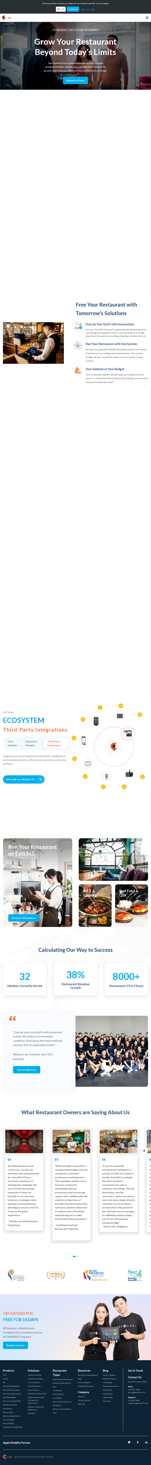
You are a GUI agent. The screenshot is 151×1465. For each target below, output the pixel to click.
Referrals (81, 1404)
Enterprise (57, 1405)
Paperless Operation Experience (36, 1408)
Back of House (33, 1390)
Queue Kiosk (8, 1412)
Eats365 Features (110, 1379)
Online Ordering (34, 1375)
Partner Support (84, 1382)
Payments (107, 1401)
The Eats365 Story (27, 1069)
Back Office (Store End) (37, 1394)
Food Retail (57, 1398)
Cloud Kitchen (58, 1394)
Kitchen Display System (12, 1394)
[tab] (74, 1256)
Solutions (33, 1370)
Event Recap (107, 1394)
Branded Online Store (11, 1390)
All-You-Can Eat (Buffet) (62, 1409)
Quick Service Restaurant (63, 1379)
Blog (79, 1379)
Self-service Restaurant (62, 1402)
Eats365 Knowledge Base (88, 1375)
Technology (107, 1382)
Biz (4, 1382)
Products (8, 1370)
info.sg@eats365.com (136, 1392)
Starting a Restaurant (111, 1386)
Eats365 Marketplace (11, 1386)
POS (4, 1375)
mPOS (5, 1379)
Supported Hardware (86, 1386)
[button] (7, 1151)
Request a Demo (75, 80)
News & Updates (109, 1375)
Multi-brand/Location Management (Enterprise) (36, 1400)
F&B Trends (107, 1390)
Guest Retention (34, 1386)
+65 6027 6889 (134, 1400)
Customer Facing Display (12, 1427)
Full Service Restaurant (62, 1383)
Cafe (54, 1413)
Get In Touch (135, 1370)
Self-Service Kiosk (10, 1405)
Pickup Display (8, 1423)
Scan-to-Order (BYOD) (12, 1401)
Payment (31, 1413)
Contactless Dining (35, 1379)
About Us (81, 1396)
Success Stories (84, 1400)
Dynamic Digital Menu (11, 1416)
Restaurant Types (60, 1372)
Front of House (34, 1382)
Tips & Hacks (108, 1397)
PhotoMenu (7, 1408)
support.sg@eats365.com (138, 1403)
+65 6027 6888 (134, 1389)
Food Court (57, 1390)
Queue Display (8, 1420)
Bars (54, 1387)
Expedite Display (9, 1397)
